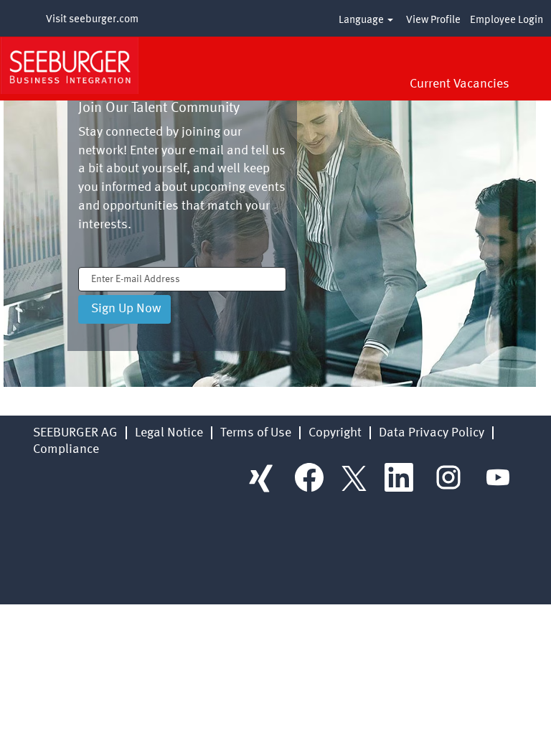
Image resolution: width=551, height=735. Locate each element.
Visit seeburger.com (92, 19)
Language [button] (362, 20)
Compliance (66, 449)
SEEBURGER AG (75, 432)
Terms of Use (255, 432)
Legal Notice (169, 432)
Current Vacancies (459, 84)
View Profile (433, 20)
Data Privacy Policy (431, 432)
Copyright (335, 432)
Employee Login (506, 20)
